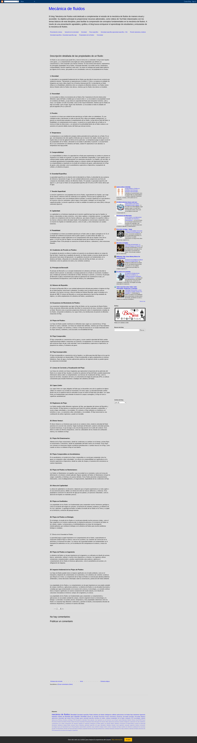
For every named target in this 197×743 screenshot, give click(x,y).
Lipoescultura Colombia (123, 187)
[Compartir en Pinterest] (63, 609)
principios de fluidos (77, 728)
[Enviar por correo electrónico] (55, 609)
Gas (96, 720)
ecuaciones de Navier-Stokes (127, 723)
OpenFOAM (139, 720)
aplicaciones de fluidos (123, 714)
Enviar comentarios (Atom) (65, 684)
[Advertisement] (101, 44)
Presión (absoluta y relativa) (138, 32)
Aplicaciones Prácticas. (57, 720)
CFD (74, 720)
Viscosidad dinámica (140, 716)
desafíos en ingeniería (84, 723)
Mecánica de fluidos (67, 8)
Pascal (143, 720)
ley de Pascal (72, 726)
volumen (143, 718)
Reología (97, 721)
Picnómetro (54, 721)
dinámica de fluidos (99, 714)
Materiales (124, 720)
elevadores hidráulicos (57, 725)
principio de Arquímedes (57, 728)
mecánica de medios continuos (102, 718)
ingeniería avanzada (124, 725)
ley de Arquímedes (63, 726)
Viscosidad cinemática (128, 716)
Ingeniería (99, 720)
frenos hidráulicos (80, 725)
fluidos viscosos (71, 725)
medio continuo (107, 726)
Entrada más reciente (56, 681)
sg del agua (95, 728)
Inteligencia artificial (110, 714)
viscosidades (137, 718)
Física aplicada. (91, 720)
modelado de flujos (116, 726)
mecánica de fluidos (61, 714)
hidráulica (109, 725)
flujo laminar (68, 718)
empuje (65, 725)
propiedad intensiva (87, 728)
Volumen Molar (104, 721)
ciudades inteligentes (124, 721)
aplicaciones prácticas (114, 721)
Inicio (81, 681)
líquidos (77, 726)
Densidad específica (83, 714)
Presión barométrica (62, 721)
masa (93, 726)
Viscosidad (100, 35)
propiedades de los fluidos (118, 718)
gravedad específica (89, 718)
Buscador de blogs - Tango (124, 229)
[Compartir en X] (59, 609)
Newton (134, 720)
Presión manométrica (110, 716)
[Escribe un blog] (57, 609)
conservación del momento (71, 723)
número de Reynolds (64, 716)
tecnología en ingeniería (72, 730)
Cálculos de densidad (92, 716)
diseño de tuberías (105, 723)
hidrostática (103, 725)
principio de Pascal (68, 728)
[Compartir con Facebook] (61, 609)
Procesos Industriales (80, 721)
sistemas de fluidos (133, 728)
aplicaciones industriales (58, 718)
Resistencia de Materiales (124, 215)
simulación (112, 728)
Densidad (84, 32)
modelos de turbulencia (127, 726)
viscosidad (83, 716)
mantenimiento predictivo (85, 726)
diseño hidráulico (115, 723)
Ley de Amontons (107, 720)
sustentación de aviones (60, 730)
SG (100, 721)
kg (58, 726)
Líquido (120, 720)
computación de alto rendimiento (137, 721)
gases (81, 718)
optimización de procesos (139, 726)
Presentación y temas (56, 32)
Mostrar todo (142, 301)
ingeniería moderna (135, 725)
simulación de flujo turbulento (122, 728)
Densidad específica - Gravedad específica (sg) (63, 35)
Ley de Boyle (115, 720)
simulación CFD (129, 718)
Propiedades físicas (90, 721)
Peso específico (93, 32)
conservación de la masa (58, 723)
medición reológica (99, 726)
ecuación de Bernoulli (140, 723)
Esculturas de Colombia (124, 271)
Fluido (91, 714)
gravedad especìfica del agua (92, 725)
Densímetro (102, 716)
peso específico (75, 716)
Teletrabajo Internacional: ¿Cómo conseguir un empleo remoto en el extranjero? (133, 291)
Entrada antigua (105, 681)
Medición (129, 720)
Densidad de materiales (81, 720)
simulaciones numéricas (103, 728)
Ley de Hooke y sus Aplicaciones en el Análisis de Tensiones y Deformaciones (133, 219)
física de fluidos (75, 718)
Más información (117, 739)
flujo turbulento (135, 714)
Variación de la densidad (72, 32)
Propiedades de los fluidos (86, 35)
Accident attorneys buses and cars (127, 202)
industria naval (115, 725)
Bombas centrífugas (68, 720)
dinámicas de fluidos (95, 723)
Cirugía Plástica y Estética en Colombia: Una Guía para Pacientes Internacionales (132, 190)
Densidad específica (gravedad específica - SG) (114, 32)
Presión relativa (70, 721)
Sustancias (119, 716)
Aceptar (128, 739)
